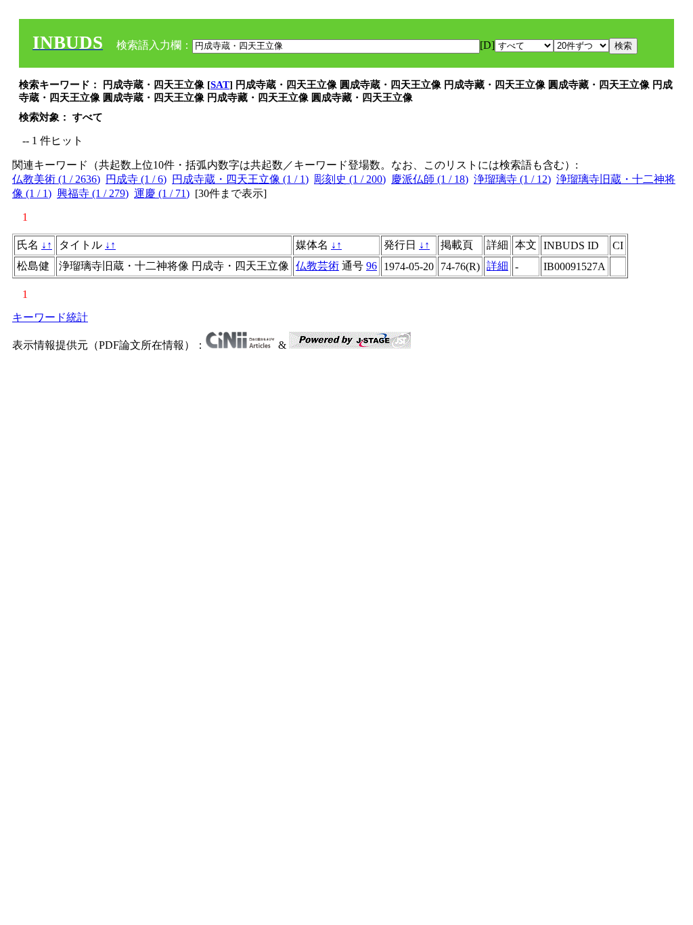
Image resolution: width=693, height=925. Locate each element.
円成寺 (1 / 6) (136, 179)
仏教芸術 (317, 266)
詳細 (497, 266)
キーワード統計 (50, 317)
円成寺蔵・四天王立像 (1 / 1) (240, 179)
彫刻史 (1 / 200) (350, 179)
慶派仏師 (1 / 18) (429, 179)
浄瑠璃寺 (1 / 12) (512, 179)
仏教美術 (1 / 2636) (56, 179)
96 (371, 266)
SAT (219, 84)
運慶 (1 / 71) (161, 193)
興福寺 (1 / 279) (93, 193)
